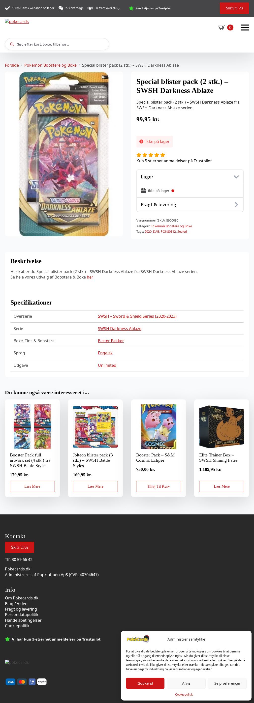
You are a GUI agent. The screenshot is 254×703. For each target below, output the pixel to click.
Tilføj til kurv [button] (158, 486)
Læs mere (32, 486)
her (90, 277)
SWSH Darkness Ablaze (119, 328)
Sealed (182, 231)
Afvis (186, 683)
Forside (12, 65)
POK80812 (168, 231)
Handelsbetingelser (23, 620)
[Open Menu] (245, 27)
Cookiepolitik (184, 694)
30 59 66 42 (22, 559)
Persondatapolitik (21, 614)
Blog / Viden (16, 603)
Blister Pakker (111, 340)
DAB (156, 231)
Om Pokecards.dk (21, 598)
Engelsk (105, 353)
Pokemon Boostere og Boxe (50, 65)
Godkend (145, 683)
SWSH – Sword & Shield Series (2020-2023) (137, 316)
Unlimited (107, 365)
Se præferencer (227, 683)
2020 (148, 231)
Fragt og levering (21, 609)
